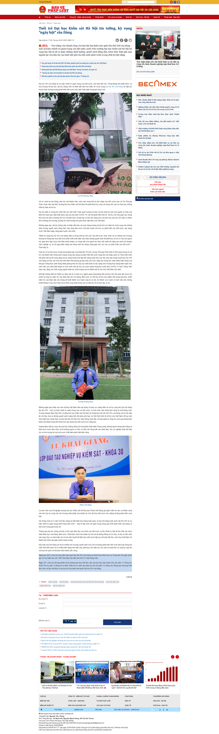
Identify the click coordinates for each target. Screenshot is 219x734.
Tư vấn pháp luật (103, 701)
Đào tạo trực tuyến (95, 733)
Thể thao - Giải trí (160, 705)
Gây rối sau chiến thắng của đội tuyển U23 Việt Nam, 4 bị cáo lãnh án (158, 122)
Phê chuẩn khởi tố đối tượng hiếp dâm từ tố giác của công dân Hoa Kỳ (158, 101)
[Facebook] (121, 40)
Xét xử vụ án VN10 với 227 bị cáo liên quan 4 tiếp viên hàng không (158, 153)
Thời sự (48, 17)
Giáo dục (57, 23)
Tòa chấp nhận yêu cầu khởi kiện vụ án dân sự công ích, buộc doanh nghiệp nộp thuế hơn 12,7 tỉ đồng (158, 64)
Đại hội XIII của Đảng (114, 87)
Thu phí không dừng (79, 733)
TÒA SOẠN (58, 709)
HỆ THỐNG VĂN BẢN (158, 177)
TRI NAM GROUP (46, 733)
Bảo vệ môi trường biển (146, 72)
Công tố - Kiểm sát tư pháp (80, 17)
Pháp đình (99, 17)
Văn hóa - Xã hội (142, 17)
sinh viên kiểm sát (112, 582)
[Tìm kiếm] (155, 2)
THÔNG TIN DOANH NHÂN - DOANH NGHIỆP (58, 657)
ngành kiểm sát (45, 586)
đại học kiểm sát (59, 586)
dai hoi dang (53, 582)
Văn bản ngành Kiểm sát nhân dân (157, 190)
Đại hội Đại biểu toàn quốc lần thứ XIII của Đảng (87, 582)
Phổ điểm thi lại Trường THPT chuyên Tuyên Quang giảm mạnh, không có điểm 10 (70, 644)
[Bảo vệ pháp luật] (55, 9)
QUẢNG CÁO (78, 709)
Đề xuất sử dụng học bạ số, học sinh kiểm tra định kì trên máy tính (64, 637)
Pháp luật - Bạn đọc (172, 17)
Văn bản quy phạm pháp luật (158, 183)
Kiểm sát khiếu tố (46, 705)
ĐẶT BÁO (98, 709)
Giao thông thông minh (62, 733)
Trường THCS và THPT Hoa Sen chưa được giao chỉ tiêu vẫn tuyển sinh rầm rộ (68, 650)
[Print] (117, 40)
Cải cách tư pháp (115, 17)
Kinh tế (129, 17)
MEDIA (139, 28)
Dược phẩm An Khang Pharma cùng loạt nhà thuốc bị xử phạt (158, 137)
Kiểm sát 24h (60, 17)
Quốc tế (157, 17)
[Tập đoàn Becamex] (157, 84)
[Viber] (126, 40)
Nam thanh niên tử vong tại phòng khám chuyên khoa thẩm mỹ (158, 161)
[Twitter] (130, 40)
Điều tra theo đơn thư (77, 705)
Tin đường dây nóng (161, 696)
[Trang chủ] (41, 710)
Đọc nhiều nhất (144, 95)
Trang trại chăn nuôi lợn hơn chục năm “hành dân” (158, 115)
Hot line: (126, 709)
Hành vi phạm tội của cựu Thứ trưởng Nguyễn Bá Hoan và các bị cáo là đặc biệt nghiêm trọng (158, 168)
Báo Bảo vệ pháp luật (145, 199)
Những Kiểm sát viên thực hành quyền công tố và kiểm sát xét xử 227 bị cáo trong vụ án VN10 (158, 108)
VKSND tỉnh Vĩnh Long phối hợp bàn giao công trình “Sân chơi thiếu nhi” (66, 647)
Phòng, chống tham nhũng (107, 696)
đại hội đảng (64, 582)
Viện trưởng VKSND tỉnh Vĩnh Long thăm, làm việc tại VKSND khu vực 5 (158, 130)
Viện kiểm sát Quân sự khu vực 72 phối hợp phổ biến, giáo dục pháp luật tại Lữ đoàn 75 (71, 634)
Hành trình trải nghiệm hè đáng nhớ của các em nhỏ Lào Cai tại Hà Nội (66, 641)
